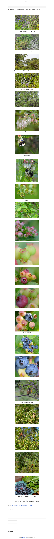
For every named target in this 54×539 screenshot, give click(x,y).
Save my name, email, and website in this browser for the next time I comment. (17, 529)
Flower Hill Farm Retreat (27, 2)
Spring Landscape (30, 505)
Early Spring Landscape (20, 505)
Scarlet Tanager (25, 505)
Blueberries (12, 505)
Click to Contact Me (24, 537)
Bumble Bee (15, 505)
